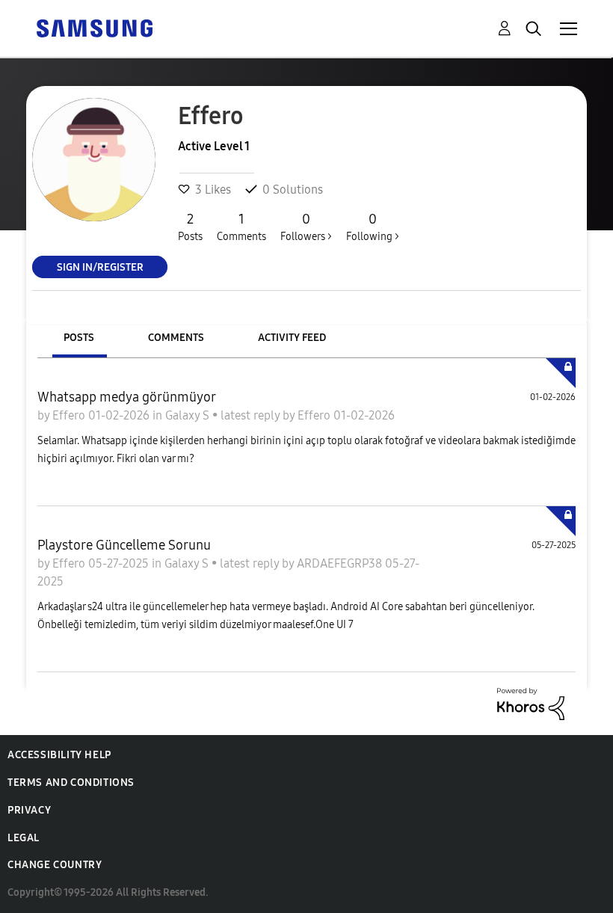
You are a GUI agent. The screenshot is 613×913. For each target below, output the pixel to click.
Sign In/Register (100, 266)
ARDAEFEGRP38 (341, 563)
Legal (23, 837)
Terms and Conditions (71, 782)
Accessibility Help (59, 754)
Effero (70, 415)
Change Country (54, 864)
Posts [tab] (79, 337)
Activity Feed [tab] (292, 337)
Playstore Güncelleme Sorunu (124, 545)
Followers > (306, 227)
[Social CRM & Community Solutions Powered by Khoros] (530, 702)
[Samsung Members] (94, 27)
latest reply (252, 415)
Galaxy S (188, 415)
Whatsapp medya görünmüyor (126, 397)
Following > (372, 227)
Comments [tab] (176, 337)
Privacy (29, 810)
